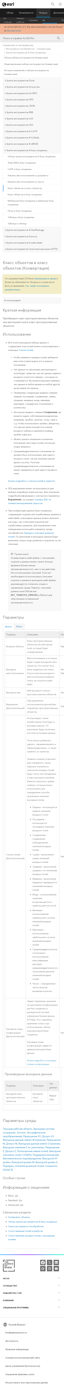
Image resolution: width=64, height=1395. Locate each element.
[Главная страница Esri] (8, 4)
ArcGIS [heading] (6, 1278)
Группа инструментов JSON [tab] (20, 106)
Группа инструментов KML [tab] (19, 112)
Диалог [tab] (8, 626)
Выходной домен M (23, 1162)
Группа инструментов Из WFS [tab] (21, 93)
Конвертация (44, 49)
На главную (8, 20)
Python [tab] (19, 626)
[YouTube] (56, 1268)
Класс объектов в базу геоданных (25, 194)
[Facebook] (43, 1262)
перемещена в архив (45, 278)
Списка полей (26, 350)
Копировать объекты (19, 1217)
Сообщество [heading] (10, 1286)
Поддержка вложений (46, 1154)
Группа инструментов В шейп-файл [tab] (24, 242)
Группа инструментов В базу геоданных (26, 52)
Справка (33, 20)
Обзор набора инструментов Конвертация (26, 57)
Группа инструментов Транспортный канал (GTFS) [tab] (32, 249)
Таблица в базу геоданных (21, 217)
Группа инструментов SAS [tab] (19, 125)
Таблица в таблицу (17, 223)
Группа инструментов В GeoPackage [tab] (25, 230)
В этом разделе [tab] (12, 300)
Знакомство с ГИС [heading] (12, 1293)
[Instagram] (49, 1268)
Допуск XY (48, 1136)
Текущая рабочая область (17, 1128)
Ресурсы (43, 13)
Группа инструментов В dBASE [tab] (22, 144)
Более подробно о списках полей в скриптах (31, 481)
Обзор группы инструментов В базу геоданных (32, 156)
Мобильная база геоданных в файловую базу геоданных (31, 203)
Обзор (10, 13)
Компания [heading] (8, 1300)
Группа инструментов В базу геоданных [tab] (26, 150)
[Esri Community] (43, 1268)
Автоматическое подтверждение (22, 1158)
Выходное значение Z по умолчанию (23, 1147)
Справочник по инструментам (49, 20)
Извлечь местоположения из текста (26, 182)
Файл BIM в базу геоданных (22, 163)
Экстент (21, 1132)
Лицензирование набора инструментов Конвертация (31, 64)
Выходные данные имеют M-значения (24, 1139)
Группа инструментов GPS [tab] (19, 99)
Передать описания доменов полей (23, 1166)
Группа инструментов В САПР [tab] (22, 131)
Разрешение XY (32, 1136)
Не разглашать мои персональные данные (26, 1382)
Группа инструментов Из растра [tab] (23, 87)
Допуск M (11, 1143)
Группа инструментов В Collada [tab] (22, 137)
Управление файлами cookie (19, 1374)
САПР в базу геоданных (20, 169)
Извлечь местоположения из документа (28, 175)
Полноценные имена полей (32, 1151)
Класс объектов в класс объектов (25, 188)
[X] (49, 1262)
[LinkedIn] (56, 1262)
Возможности (26, 13)
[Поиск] (53, 4)
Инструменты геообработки (20, 49)
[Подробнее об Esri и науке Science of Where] (9, 1266)
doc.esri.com (14, 30)
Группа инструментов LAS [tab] (19, 118)
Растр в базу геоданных (20, 211)
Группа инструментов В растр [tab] (21, 236)
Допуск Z (10, 1151)
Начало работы (20, 20)
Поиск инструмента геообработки (26, 1226)
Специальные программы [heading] (16, 1308)
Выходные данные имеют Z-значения (39, 1143)
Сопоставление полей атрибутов (25, 1231)
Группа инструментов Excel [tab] (20, 80)
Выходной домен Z (46, 1162)
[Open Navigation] (60, 4)
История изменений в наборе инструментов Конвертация (26, 72)
